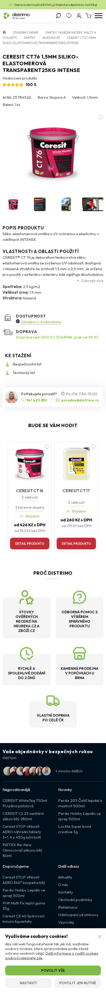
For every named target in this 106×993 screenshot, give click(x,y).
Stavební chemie (25, 32)
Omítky (30, 38)
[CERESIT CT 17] (76, 463)
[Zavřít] (99, 937)
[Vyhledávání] (58, 15)
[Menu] (98, 15)
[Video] (92, 204)
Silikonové (51, 38)
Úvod (4, 32)
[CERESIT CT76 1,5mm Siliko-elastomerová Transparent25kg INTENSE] (53, 152)
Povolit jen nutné (77, 983)
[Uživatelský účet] (79, 15)
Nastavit (28, 983)
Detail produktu (29, 543)
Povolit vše (53, 970)
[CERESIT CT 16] (29, 463)
